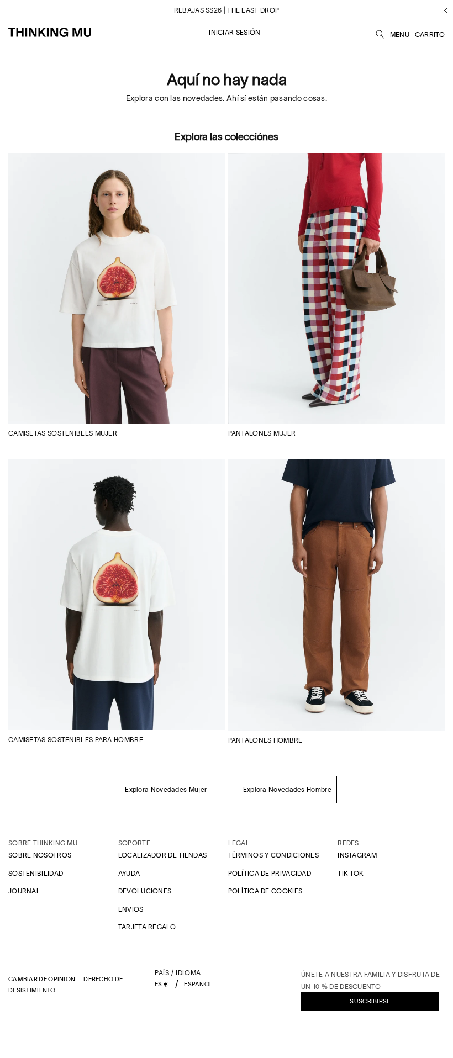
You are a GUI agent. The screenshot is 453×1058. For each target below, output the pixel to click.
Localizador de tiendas (162, 855)
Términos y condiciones (273, 855)
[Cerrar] (440, 10)
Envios (131, 909)
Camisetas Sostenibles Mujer (62, 433)
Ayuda (129, 873)
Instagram (357, 855)
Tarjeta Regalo (147, 926)
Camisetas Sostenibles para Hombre (75, 739)
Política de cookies (265, 891)
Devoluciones (145, 891)
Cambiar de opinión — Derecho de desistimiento (65, 984)
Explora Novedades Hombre (287, 789)
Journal (24, 891)
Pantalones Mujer (262, 433)
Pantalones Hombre (265, 740)
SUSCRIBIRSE (370, 1001)
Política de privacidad (270, 873)
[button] (380, 32)
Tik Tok (351, 873)
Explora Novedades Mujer (166, 789)
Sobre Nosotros (39, 855)
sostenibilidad (35, 873)
